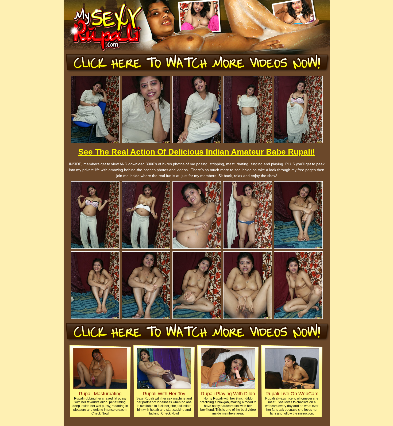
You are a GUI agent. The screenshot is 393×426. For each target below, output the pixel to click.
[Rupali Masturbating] (100, 387)
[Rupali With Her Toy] (164, 387)
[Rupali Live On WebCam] (292, 387)
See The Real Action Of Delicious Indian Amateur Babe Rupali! (196, 151)
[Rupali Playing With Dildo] (228, 387)
